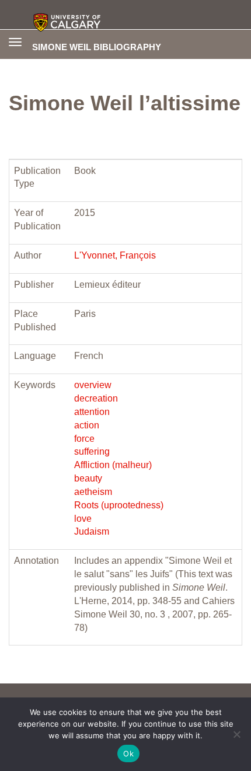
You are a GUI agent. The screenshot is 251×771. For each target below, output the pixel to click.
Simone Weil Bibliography (96, 46)
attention (92, 412)
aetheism (93, 492)
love (83, 519)
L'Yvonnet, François (115, 255)
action (86, 425)
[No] (236, 734)
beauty (88, 478)
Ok (128, 753)
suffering (92, 451)
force (84, 439)
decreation (96, 398)
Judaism (91, 531)
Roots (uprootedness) (118, 505)
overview (92, 385)
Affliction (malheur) (113, 465)
